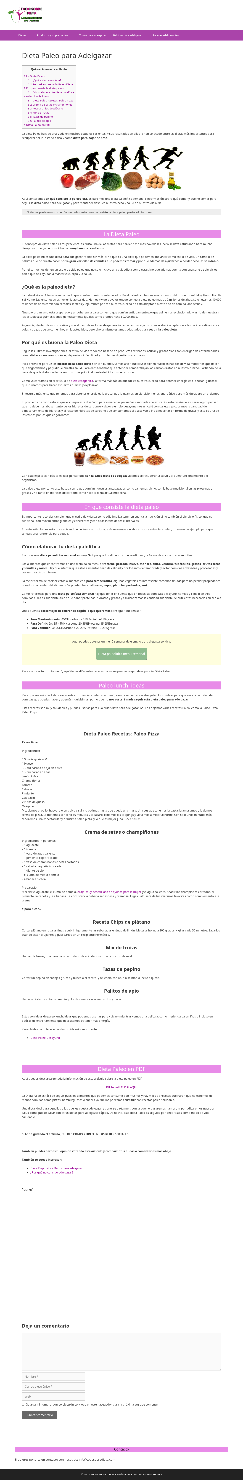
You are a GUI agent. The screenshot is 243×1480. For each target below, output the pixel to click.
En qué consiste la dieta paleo (44, 88)
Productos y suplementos (52, 35)
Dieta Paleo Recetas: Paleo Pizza (50, 100)
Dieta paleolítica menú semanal (121, 654)
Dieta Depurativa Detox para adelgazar (56, 1168)
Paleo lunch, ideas (36, 96)
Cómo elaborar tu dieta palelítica (51, 92)
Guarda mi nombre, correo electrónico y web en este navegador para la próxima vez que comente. (92, 1404)
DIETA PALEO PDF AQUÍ (121, 1087)
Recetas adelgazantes (166, 35)
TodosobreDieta (152, 1474)
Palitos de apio (39, 120)
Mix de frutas (38, 112)
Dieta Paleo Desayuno (45, 1038)
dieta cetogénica (82, 381)
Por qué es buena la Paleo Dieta (50, 84)
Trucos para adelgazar (92, 35)
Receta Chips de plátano (45, 108)
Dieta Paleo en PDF (37, 125)
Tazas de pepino (40, 116)
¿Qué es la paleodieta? (44, 80)
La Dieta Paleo (34, 76)
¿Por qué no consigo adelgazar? (51, 1172)
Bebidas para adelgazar (127, 35)
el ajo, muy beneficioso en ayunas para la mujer (109, 892)
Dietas (22, 35)
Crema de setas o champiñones (50, 104)
